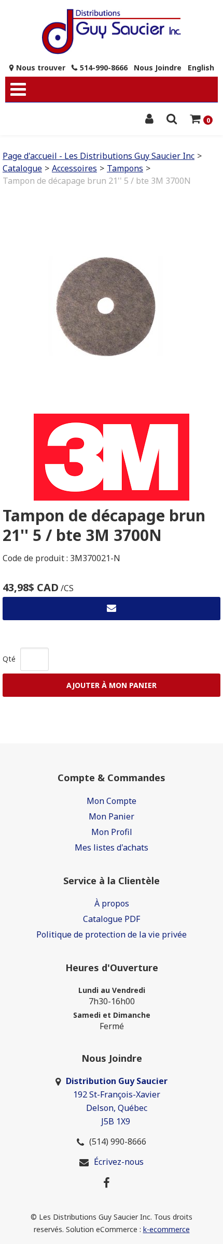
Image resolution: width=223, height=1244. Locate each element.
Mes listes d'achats (111, 847)
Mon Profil (111, 832)
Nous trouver (40, 67)
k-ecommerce (166, 1229)
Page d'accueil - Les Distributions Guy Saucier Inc (98, 156)
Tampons (125, 168)
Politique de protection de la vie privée (111, 934)
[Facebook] (106, 1182)
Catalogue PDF (111, 919)
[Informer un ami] (111, 608)
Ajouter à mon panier (111, 685)
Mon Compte (111, 801)
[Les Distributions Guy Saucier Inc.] (112, 31)
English (201, 67)
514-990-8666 (104, 67)
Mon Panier (111, 816)
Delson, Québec (116, 1108)
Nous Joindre (158, 67)
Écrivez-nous (119, 1161)
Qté (9, 659)
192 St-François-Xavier (116, 1094)
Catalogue (22, 168)
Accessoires (74, 168)
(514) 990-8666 (117, 1141)
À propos (111, 903)
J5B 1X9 (116, 1121)
